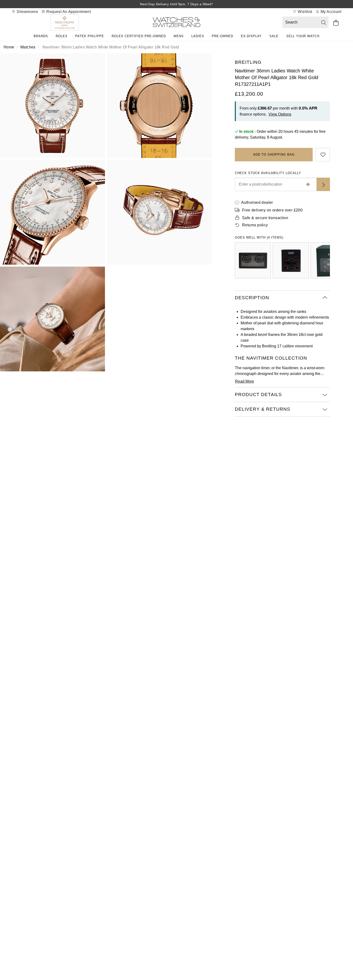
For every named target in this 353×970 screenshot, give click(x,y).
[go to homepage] (176, 23)
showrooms (27, 12)
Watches (28, 47)
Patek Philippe (89, 36)
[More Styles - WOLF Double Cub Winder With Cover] (253, 260)
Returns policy (255, 225)
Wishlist (304, 12)
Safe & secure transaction (265, 218)
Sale (274, 36)
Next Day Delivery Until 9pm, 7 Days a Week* (176, 4)
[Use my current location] (308, 184)
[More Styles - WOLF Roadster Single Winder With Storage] (291, 260)
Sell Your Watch (302, 36)
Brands (41, 36)
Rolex (61, 36)
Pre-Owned (222, 36)
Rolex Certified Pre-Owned (139, 36)
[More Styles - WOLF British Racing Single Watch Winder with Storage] (329, 260)
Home (9, 47)
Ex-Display (251, 36)
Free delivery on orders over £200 (272, 210)
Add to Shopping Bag (274, 154)
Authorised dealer (257, 202)
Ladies (197, 36)
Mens (179, 36)
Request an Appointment (68, 12)
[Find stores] (323, 184)
